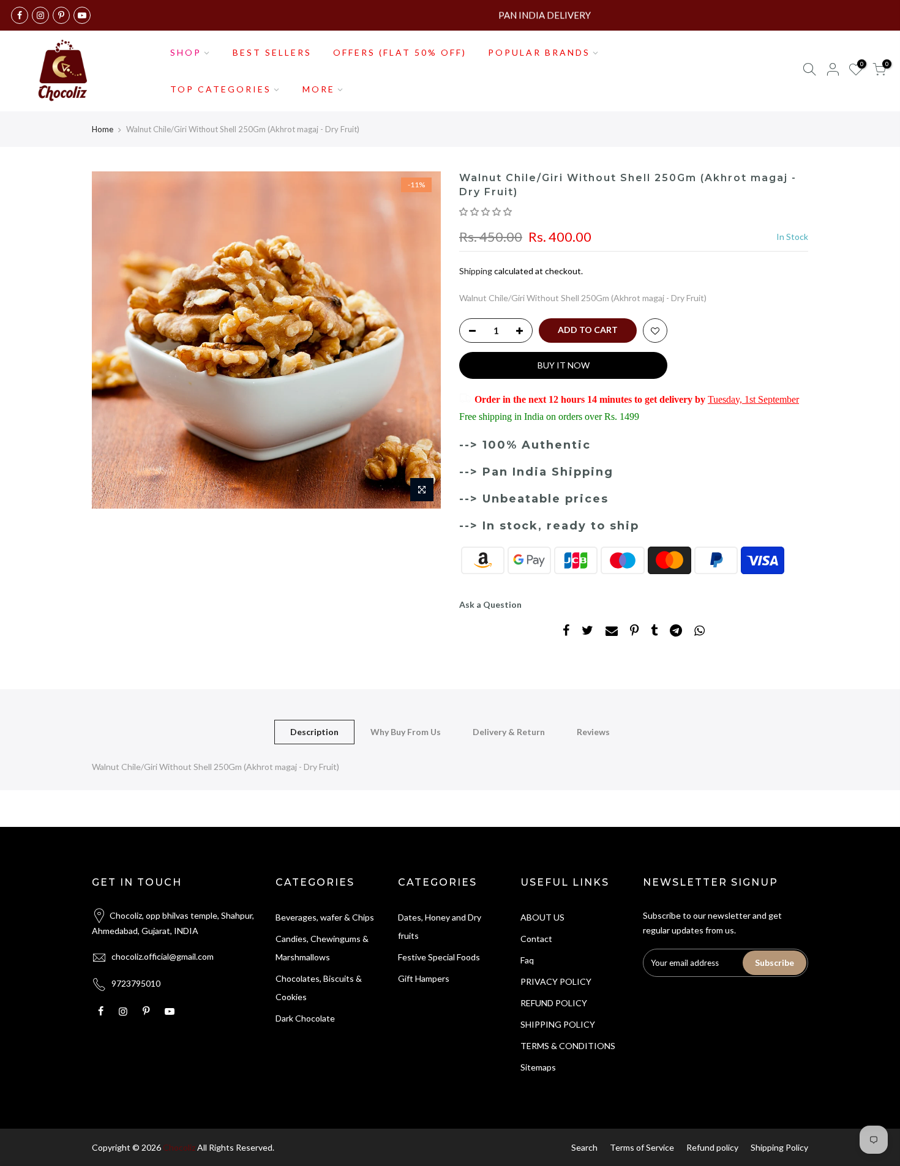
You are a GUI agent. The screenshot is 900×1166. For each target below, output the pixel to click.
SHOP (185, 52)
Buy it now (564, 365)
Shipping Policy (779, 1147)
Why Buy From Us (405, 732)
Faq (527, 960)
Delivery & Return (509, 732)
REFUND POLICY (553, 1003)
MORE (318, 89)
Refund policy (712, 1147)
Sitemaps (538, 1067)
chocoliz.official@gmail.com (162, 956)
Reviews (593, 732)
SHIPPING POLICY (557, 1024)
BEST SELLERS (272, 52)
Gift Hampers (423, 978)
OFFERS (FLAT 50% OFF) (400, 52)
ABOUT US (542, 917)
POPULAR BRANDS (539, 52)
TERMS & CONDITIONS (567, 1046)
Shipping (475, 271)
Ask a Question (490, 604)
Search (584, 1147)
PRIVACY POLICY (555, 981)
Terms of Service (642, 1147)
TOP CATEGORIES (220, 89)
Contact (536, 938)
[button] (486, 211)
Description (314, 732)
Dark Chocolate (305, 1018)
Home (102, 129)
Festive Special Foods (439, 957)
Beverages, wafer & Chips (325, 917)
